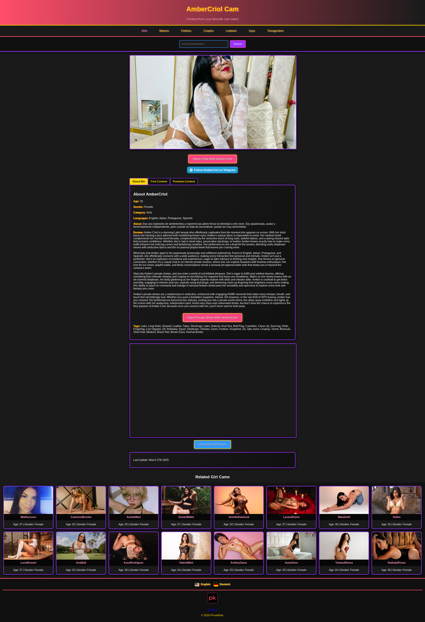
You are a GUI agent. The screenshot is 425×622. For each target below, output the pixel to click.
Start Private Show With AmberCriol (212, 317)
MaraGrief (344, 517)
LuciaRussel (28, 562)
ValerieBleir (186, 562)
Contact (212, 609)
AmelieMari (134, 517)
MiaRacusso (28, 517)
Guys (252, 30)
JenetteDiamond (238, 517)
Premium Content (184, 181)
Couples (208, 30)
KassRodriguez (133, 562)
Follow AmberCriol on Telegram (215, 170)
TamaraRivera (344, 562)
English (205, 584)
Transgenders (275, 30)
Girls (144, 30)
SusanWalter (186, 517)
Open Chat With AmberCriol (212, 159)
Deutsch (225, 584)
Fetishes (186, 30)
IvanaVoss (291, 562)
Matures (164, 30)
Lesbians (231, 30)
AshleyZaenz (239, 562)
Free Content (159, 181)
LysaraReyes (291, 517)
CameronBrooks (81, 517)
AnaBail (81, 562)
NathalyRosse (397, 562)
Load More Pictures (212, 444)
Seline (397, 517)
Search (238, 43)
